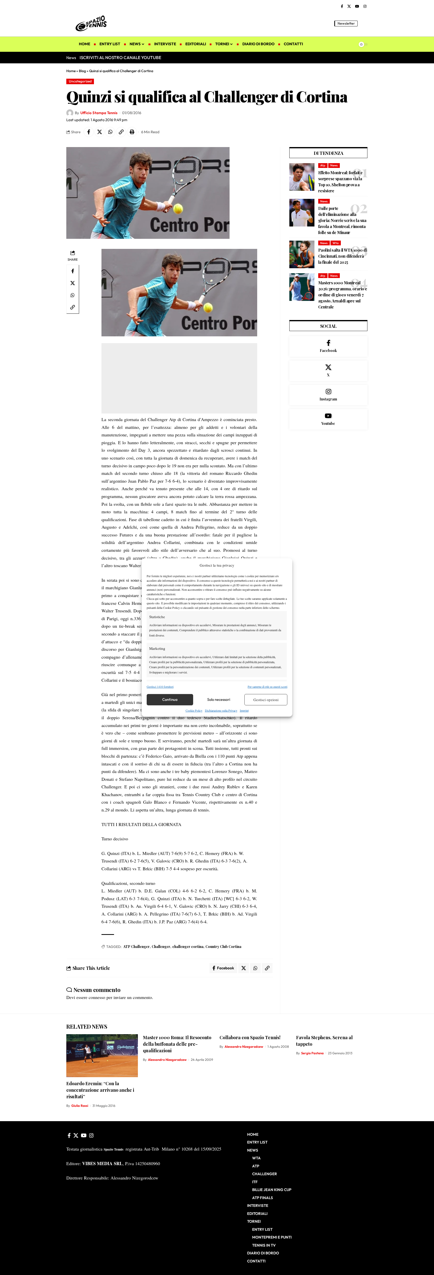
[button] (363, 23)
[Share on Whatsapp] (110, 132)
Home (71, 71)
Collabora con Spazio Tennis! (250, 1037)
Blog (82, 71)
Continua (170, 699)
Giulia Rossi (79, 1106)
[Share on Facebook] (89, 132)
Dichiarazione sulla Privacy (221, 710)
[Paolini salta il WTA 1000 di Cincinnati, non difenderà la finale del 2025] (301, 254)
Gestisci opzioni (266, 699)
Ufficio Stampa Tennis (99, 112)
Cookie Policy (194, 710)
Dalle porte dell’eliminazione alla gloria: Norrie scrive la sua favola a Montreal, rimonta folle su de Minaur (342, 220)
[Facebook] (342, 7)
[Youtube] (328, 419)
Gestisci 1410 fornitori (160, 686)
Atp (322, 165)
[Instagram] (365, 7)
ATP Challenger (136, 946)
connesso (97, 997)
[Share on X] (99, 132)
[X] (349, 7)
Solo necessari (218, 699)
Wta (336, 243)
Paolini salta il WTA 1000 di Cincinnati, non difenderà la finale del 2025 (342, 256)
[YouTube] (357, 7)
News (334, 165)
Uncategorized (80, 81)
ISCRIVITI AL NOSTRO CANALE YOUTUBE (120, 57)
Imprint (244, 710)
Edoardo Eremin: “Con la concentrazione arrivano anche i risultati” (100, 1090)
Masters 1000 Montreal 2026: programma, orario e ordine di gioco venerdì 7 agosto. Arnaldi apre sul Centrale (342, 294)
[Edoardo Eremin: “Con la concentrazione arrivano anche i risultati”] (102, 1055)
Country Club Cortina (223, 946)
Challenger (161, 946)
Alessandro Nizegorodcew (167, 1060)
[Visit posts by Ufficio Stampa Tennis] (69, 112)
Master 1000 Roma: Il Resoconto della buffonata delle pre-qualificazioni (177, 1044)
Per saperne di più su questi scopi (267, 686)
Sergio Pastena (312, 1053)
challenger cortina (187, 946)
